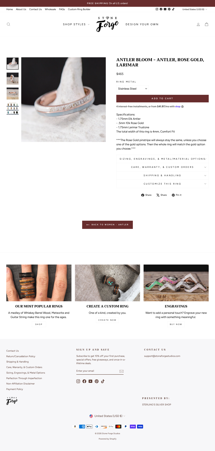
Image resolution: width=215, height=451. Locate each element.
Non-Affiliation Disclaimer (20, 383)
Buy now (176, 324)
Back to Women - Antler (110, 225)
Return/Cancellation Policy (20, 356)
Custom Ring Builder (79, 9)
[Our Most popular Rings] (38, 283)
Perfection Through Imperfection (24, 378)
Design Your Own (142, 24)
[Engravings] (176, 283)
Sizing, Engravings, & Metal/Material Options (162, 158)
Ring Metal (126, 81)
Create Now (107, 320)
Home (9, 9)
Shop (38, 324)
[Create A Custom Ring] (107, 283)
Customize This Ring (162, 183)
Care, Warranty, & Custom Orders (162, 167)
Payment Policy (14, 389)
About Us (21, 9)
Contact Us (35, 9)
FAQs (62, 9)
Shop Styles (75, 24)
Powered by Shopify (107, 439)
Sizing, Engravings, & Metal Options (25, 372)
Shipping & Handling (162, 175)
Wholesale (50, 9)
